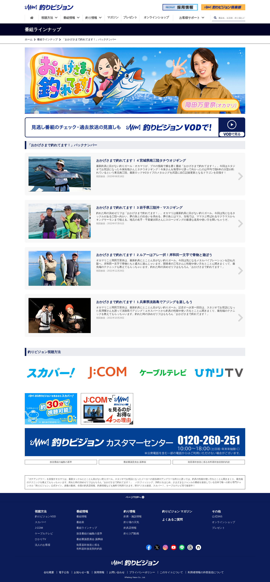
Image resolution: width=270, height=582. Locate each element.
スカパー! (40, 522)
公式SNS (217, 516)
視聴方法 (41, 511)
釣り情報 (129, 511)
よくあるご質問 (172, 519)
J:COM (39, 527)
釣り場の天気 (131, 522)
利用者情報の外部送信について (206, 572)
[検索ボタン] (215, 18)
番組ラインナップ (47, 39)
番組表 (80, 522)
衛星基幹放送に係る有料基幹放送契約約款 (209, 462)
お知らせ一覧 (81, 572)
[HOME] (31, 18)
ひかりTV (40, 539)
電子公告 (64, 572)
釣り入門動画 (131, 533)
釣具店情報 (130, 527)
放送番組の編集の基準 (61, 462)
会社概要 (49, 572)
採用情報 (99, 572)
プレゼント (218, 527)
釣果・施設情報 (133, 516)
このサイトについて (171, 572)
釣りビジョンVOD (45, 516)
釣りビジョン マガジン (177, 511)
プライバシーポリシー (142, 572)
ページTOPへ (133, 497)
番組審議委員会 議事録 (134, 462)
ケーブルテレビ (44, 533)
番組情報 (82, 511)
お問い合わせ (117, 572)
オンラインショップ (223, 522)
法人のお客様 (42, 544)
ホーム (29, 39)
